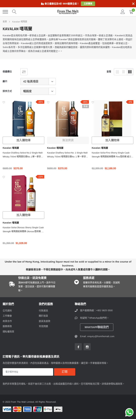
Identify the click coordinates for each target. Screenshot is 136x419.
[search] (14, 11)
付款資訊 (43, 310)
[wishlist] (4, 102)
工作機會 (7, 315)
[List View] (117, 71)
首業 (5, 21)
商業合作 (7, 321)
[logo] (68, 11)
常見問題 (43, 326)
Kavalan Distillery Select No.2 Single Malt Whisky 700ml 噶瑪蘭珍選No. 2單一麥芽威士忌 (23, 155)
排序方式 (7, 91)
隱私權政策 (8, 331)
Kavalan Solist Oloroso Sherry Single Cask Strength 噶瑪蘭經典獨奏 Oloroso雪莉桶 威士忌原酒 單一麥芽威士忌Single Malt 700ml (23, 229)
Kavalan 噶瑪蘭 (19, 21)
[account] (123, 11)
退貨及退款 (44, 321)
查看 (109, 71)
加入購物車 (23, 140)
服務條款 (7, 326)
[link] (23, 119)
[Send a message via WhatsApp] (129, 412)
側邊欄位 (7, 71)
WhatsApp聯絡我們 (97, 327)
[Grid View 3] (129, 71)
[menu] (5, 11)
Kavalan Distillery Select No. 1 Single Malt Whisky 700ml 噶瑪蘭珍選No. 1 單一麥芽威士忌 (67, 155)
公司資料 (7, 310)
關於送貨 (43, 315)
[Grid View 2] (123, 71)
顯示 (5, 81)
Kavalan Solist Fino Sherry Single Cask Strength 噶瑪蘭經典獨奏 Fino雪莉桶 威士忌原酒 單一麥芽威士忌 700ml (112, 155)
